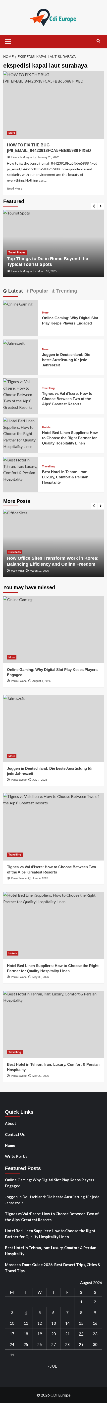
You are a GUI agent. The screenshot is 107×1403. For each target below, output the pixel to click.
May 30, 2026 (40, 976)
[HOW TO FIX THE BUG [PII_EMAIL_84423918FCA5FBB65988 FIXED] (53, 105)
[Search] (98, 41)
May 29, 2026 (40, 1075)
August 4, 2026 (41, 680)
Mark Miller (17, 570)
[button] (8, 41)
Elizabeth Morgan (21, 157)
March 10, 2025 (47, 271)
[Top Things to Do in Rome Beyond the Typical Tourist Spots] (53, 243)
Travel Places (16, 252)
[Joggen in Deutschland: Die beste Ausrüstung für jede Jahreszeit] (14, 342)
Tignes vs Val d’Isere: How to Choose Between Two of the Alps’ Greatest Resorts (67, 398)
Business (14, 551)
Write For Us (16, 1156)
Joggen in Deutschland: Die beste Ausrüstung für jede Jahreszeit (66, 359)
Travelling (48, 388)
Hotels (46, 427)
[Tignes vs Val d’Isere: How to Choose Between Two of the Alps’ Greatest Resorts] (21, 393)
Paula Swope (19, 680)
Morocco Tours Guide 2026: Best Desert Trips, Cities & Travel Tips (52, 1267)
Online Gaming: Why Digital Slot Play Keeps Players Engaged (49, 1183)
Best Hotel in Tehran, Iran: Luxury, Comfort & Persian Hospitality (65, 477)
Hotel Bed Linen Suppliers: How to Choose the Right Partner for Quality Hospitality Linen (70, 438)
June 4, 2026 (40, 878)
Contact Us (15, 1134)
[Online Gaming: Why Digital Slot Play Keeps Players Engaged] (18, 303)
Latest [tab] (15, 291)
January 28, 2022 (48, 157)
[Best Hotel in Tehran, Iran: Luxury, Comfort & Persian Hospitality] (21, 468)
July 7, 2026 (39, 779)
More (11, 132)
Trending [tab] (66, 291)
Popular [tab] (38, 291)
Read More (14, 188)
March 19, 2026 (39, 570)
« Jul (52, 1366)
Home (10, 1145)
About (10, 1123)
